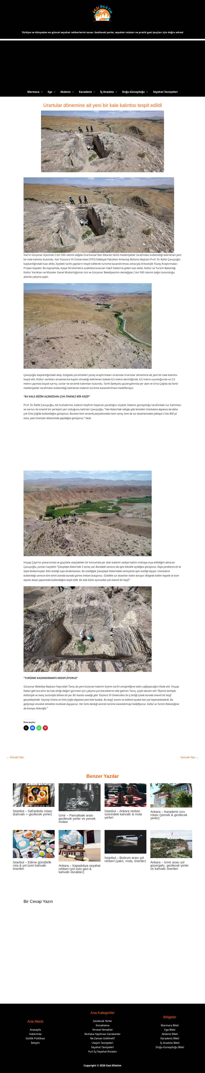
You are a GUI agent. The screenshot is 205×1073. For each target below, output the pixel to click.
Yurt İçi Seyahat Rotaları (102, 1051)
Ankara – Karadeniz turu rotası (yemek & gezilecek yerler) (168, 815)
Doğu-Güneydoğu (133, 92)
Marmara (33, 92)
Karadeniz (85, 92)
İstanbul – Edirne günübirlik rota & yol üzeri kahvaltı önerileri (32, 865)
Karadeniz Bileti (169, 1038)
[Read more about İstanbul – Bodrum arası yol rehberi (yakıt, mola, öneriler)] (125, 841)
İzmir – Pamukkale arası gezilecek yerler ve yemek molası (77, 819)
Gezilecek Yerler (102, 1021)
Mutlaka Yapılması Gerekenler (102, 1034)
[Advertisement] (102, 62)
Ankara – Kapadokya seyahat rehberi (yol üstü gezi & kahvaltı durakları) (79, 869)
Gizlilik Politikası (35, 1038)
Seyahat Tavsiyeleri (165, 92)
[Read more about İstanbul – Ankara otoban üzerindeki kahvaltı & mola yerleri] (125, 795)
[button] (41, 92)
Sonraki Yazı (189, 757)
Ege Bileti (169, 1029)
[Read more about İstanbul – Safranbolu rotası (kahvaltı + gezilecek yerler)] (34, 795)
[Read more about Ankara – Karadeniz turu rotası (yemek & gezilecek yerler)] (171, 795)
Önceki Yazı (15, 757)
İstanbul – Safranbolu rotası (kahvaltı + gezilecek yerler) (32, 812)
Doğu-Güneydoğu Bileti (170, 1047)
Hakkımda (35, 1034)
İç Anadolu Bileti (170, 1043)
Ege (50, 92)
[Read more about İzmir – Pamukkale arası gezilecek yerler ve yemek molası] (79, 797)
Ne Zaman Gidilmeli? (102, 1038)
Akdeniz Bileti (170, 1034)
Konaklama (102, 1025)
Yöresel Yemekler (102, 1029)
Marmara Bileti (170, 1025)
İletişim (35, 1043)
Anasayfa (35, 1029)
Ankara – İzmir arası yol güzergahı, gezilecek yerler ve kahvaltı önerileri (169, 865)
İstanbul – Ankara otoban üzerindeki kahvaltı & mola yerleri (123, 814)
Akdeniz (65, 92)
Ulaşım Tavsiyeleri (102, 1043)
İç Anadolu (107, 92)
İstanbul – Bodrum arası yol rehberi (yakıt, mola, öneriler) (125, 859)
